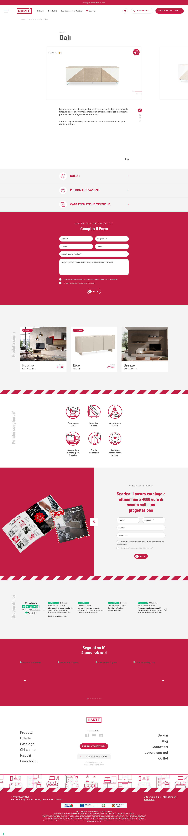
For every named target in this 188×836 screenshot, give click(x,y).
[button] (23, 349)
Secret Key (149, 800)
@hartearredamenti (94, 652)
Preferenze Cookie (52, 800)
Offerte (40, 11)
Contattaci (160, 747)
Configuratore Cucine (71, 11)
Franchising (29, 761)
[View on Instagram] (37, 678)
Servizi (163, 735)
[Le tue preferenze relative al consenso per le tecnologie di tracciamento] (4, 834)
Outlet (163, 758)
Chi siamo (28, 750)
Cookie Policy (34, 800)
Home (22, 19)
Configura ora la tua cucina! (94, 3)
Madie (39, 19)
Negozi (92, 11)
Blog (164, 741)
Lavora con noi (156, 752)
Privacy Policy (18, 800)
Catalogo (27, 744)
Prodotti (52, 11)
